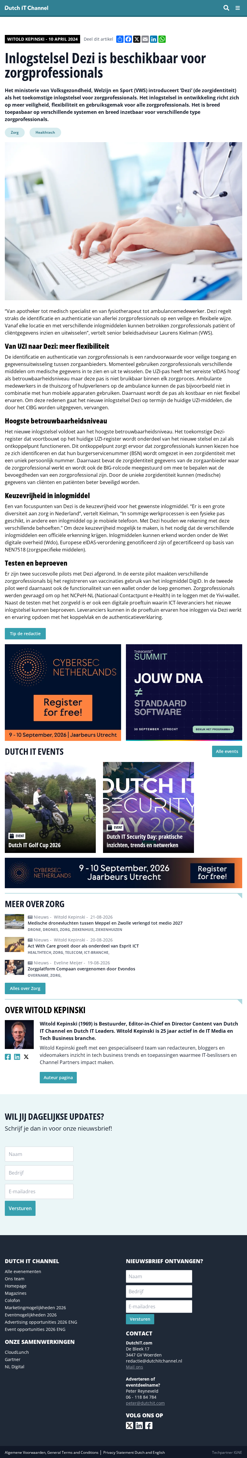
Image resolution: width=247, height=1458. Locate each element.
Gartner (12, 1359)
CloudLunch (17, 1352)
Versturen (20, 1208)
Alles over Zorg (25, 988)
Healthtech (45, 132)
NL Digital (14, 1366)
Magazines (16, 1293)
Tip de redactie (25, 633)
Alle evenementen (23, 1271)
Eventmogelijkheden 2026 (31, 1315)
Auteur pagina (58, 1077)
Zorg (15, 132)
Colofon (12, 1300)
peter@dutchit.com (145, 1403)
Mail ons (134, 1367)
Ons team (14, 1279)
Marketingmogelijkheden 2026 (35, 1307)
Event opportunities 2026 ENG (35, 1329)
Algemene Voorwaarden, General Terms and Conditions (52, 1452)
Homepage (16, 1286)
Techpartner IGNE (227, 1452)
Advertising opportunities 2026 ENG (41, 1322)
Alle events (227, 751)
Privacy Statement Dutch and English (134, 1452)
